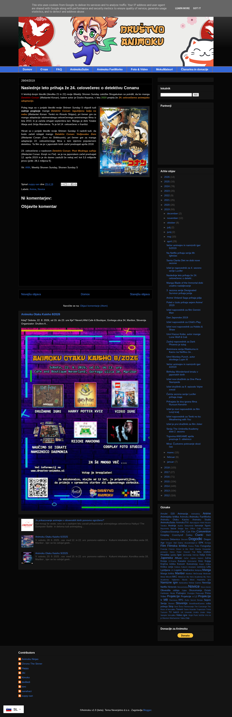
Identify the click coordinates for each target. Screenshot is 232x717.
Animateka (195, 514)
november (173, 218)
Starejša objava (140, 294)
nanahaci (27, 691)
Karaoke (182, 561)
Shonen (171, 603)
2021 (167, 200)
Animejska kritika (169, 516)
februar (171, 457)
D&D (208, 535)
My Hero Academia (194, 577)
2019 (167, 209)
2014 (167, 486)
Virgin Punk (193, 615)
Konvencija (192, 564)
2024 (167, 186)
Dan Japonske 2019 (177, 317)
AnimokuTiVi (182, 522)
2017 (167, 472)
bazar (173, 528)
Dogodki (195, 539)
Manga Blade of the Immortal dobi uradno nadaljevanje (184, 284)
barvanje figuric (203, 525)
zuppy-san (27, 695)
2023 (167, 190)
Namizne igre (169, 582)
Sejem (207, 600)
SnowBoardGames (197, 603)
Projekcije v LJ (189, 596)
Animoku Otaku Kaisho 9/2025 (51, 553)
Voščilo (201, 615)
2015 (167, 481)
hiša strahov (204, 552)
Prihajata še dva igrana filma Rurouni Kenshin (181, 403)
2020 (167, 204)
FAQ (59, 69)
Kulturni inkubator (188, 567)
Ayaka (180, 526)
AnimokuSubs (79, 69)
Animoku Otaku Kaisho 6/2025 (51, 536)
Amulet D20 (167, 514)
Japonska (166, 557)
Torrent (179, 609)
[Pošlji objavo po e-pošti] (62, 184)
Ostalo (207, 590)
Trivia (208, 609)
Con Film (190, 532)
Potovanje (200, 593)
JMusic (178, 558)
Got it (197, 8)
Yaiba (182, 618)
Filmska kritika (176, 545)
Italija (202, 555)
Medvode (207, 574)
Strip (170, 606)
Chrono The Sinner (32, 663)
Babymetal (189, 526)
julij (169, 227)
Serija (163, 603)
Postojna (190, 593)
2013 (167, 490)
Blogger (147, 710)
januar (171, 461)
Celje (199, 529)
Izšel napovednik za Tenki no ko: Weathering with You (183, 418)
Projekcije (173, 596)
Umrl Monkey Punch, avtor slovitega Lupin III (180, 358)
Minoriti (169, 577)
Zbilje (187, 618)
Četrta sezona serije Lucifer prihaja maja (181, 395)
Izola (208, 555)
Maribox (189, 574)
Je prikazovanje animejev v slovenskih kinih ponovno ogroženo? (69, 520)
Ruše (187, 600)
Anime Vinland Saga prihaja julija (184, 297)
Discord (184, 539)
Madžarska (188, 570)
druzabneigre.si (190, 543)
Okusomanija (195, 590)
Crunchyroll (177, 535)
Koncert (181, 564)
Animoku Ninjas (30, 659)
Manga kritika (167, 573)
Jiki (23, 672)
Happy (25, 668)
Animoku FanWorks (110, 69)
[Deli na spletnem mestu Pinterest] (75, 184)
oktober (171, 222)
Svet (176, 607)
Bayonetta (164, 529)
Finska (191, 546)
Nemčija (206, 582)
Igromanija (187, 555)
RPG (181, 600)
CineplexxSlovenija (169, 532)
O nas (44, 69)
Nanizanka (183, 583)
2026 (167, 177)
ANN (27, 167)
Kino (200, 561)
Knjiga (208, 561)
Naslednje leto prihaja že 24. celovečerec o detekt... (181, 277)
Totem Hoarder (190, 609)
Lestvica (201, 567)
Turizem (163, 612)
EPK (201, 542)
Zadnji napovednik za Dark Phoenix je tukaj (180, 343)
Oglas (184, 590)
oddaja (176, 590)
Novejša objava (31, 294)
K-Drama (172, 561)
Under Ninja (205, 612)
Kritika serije (166, 567)
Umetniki (188, 612)
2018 (167, 467)
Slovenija (181, 603)
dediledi (26, 682)
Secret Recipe (196, 600)
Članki (199, 535)
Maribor (180, 573)
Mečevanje (197, 574)
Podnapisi (181, 593)
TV (170, 612)
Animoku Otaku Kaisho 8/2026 (40, 314)
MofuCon (182, 577)
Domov (27, 69)
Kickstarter (192, 561)
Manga (206, 570)
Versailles (172, 615)
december (173, 213)
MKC (174, 577)
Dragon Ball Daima (174, 543)
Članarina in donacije (194, 69)
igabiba (173, 555)
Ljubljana (165, 570)
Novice (41, 189)
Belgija (180, 529)
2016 (167, 476)
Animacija (183, 513)
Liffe (209, 567)
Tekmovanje (189, 607)
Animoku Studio (201, 520)
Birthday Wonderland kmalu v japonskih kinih (182, 373)
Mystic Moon (188, 580)
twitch (176, 612)
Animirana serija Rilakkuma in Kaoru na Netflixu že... (182, 350)
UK (182, 612)
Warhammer (175, 618)
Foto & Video (139, 69)
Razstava (173, 600)
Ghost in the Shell (185, 549)
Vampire (163, 615)
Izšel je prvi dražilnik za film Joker (184, 424)
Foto (197, 546)
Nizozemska (182, 587)
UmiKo (196, 612)
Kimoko (26, 677)
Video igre (181, 615)
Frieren (172, 549)
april (169, 241)
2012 (167, 495)
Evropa (208, 543)
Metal (162, 577)
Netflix (163, 586)
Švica (181, 607)
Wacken (165, 618)
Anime (33, 189)
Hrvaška (164, 554)
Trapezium (201, 609)
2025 (167, 181)
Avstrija (172, 525)
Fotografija (205, 546)
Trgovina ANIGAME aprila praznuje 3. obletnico (180, 437)
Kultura (177, 567)
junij (169, 232)
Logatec (178, 570)
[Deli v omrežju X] (69, 184)
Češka (189, 535)
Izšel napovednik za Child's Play (183, 322)
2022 (167, 195)
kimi (24, 686)
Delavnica (175, 539)
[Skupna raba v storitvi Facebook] (72, 184)
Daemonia (164, 539)
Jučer (186, 558)
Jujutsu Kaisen (196, 558)
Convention (204, 531)
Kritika (208, 564)
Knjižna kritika (167, 564)
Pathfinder (164, 593)
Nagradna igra (204, 580)
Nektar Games (195, 583)
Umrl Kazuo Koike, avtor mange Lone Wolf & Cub (183, 335)
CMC (182, 532)
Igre (179, 554)
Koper (201, 564)
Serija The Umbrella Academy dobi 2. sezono (182, 430)
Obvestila (165, 590)
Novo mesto (206, 587)
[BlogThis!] (65, 184)
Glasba (198, 549)
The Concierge (200, 607)
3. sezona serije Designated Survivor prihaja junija (181, 292)
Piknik (172, 593)
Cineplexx (207, 529)
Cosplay (164, 535)
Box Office (190, 529)
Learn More (182, 8)
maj (169, 236)
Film (163, 545)
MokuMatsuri (164, 69)
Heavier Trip (189, 552)
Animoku (184, 517)
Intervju (195, 555)
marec (171, 452)
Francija (163, 549)
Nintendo (172, 587)
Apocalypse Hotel (197, 523)
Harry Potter (176, 552)
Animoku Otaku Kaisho (174, 520)
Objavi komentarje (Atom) (94, 305)
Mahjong (198, 570)
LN (172, 570)
